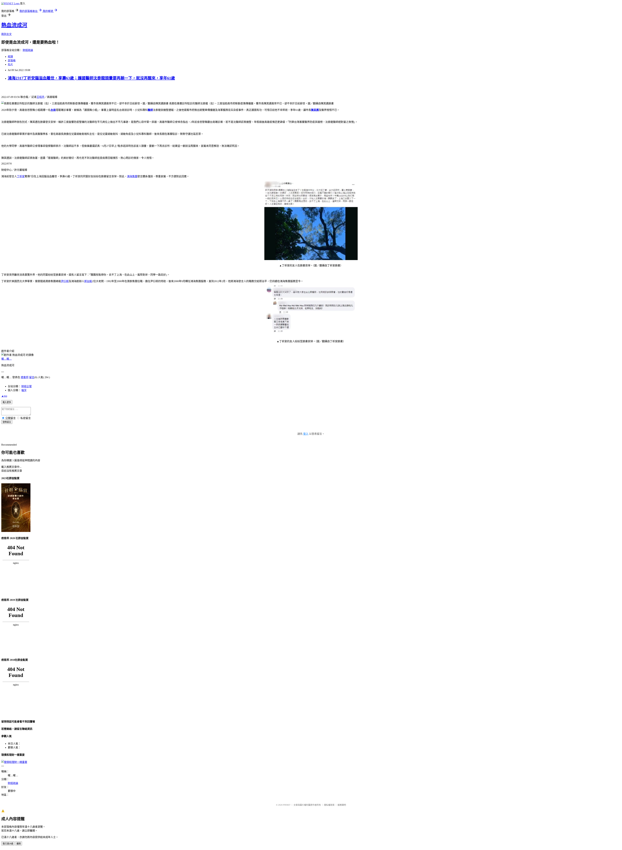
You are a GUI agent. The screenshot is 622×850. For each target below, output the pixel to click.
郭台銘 (88, 281)
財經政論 (28, 50)
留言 (31, 377)
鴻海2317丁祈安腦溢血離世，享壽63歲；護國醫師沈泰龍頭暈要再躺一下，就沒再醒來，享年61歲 (91, 78)
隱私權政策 (329, 805)
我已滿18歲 (8, 843)
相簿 (10, 56)
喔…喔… (6, 358)
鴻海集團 (132, 176)
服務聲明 (342, 805)
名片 (10, 64)
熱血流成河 (14, 25)
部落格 (12, 60)
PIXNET (286, 805)
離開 (19, 843)
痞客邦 (25, 377)
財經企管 (26, 386)
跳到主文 (6, 34)
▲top (4, 396)
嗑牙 (24, 390)
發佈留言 (7, 422)
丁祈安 (21, 176)
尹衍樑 (65, 281)
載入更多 (7, 402)
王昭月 (40, 97)
